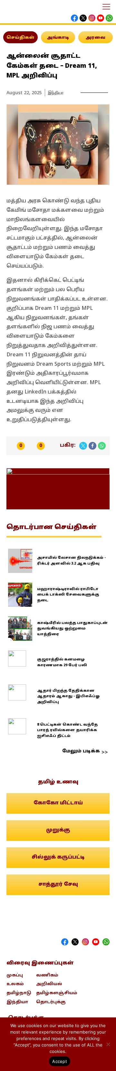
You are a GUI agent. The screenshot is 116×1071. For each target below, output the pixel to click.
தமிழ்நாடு (18, 993)
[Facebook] (92, 446)
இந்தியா (55, 92)
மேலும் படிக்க (81, 751)
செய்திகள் (20, 37)
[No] (108, 1044)
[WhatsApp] (102, 446)
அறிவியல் (49, 984)
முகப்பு (14, 975)
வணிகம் (47, 975)
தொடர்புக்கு (51, 1002)
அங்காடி (58, 37)
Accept (59, 1061)
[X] (83, 446)
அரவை (95, 37)
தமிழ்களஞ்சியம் (56, 993)
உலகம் (15, 984)
